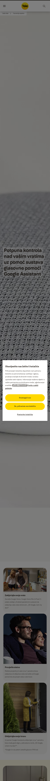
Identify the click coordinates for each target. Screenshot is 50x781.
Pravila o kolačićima (20, 385)
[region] (25, 390)
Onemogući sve (25, 398)
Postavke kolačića (25, 414)
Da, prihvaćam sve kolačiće (25, 406)
